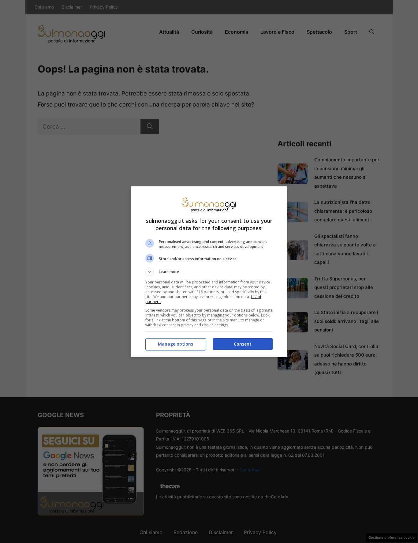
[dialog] (209, 271)
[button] (209, 272)
